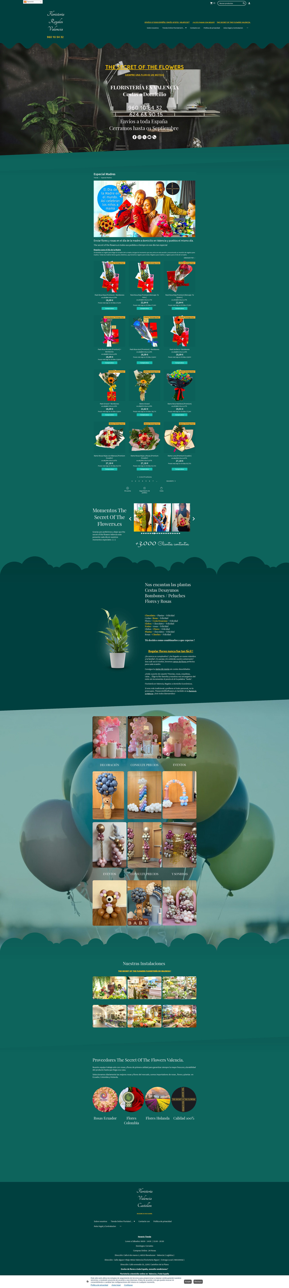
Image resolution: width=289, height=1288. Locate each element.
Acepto (188, 1282)
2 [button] (135, 481)
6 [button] (149, 481)
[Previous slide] (130, 519)
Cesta (161, 491)
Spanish (30, 2)
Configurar (128, 1285)
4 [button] (142, 481)
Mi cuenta (127, 491)
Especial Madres (106, 178)
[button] (171, 481)
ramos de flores (179, 661)
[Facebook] (135, 137)
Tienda (96, 178)
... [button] (156, 481)
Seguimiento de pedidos (144, 492)
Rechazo (198, 1282)
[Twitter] (144, 137)
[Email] (149, 137)
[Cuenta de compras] (249, 3)
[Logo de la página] (55, 40)
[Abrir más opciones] (247, 28)
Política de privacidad (99, 1285)
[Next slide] (193, 519)
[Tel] (154, 137)
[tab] (141, 533)
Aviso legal (116, 1285)
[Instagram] (140, 137)
